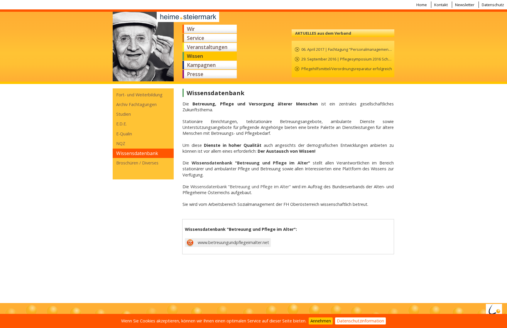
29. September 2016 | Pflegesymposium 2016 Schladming (351, 59)
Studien (123, 114)
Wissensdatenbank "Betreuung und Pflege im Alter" (240, 186)
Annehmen (320, 321)
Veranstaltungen (207, 47)
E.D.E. (121, 124)
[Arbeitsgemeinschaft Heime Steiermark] (143, 47)
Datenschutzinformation (360, 321)
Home (421, 4)
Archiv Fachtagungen (136, 104)
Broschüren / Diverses (137, 163)
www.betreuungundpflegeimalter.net (232, 242)
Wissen (195, 56)
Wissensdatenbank (137, 153)
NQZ (120, 143)
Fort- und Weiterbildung (139, 94)
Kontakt (441, 4)
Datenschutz (493, 4)
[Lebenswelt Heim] (494, 311)
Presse (195, 74)
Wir (191, 29)
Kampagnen (201, 65)
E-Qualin (124, 134)
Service (195, 38)
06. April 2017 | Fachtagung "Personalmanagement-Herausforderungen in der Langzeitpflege (383, 49)
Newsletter (464, 4)
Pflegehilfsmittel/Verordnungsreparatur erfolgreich (346, 68)
